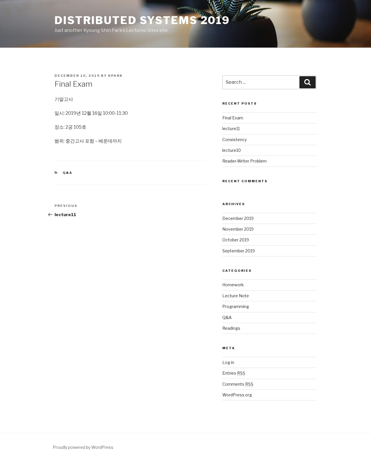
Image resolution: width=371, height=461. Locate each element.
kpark (115, 76)
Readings (231, 328)
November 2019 (238, 229)
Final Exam (232, 117)
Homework (233, 284)
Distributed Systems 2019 (142, 20)
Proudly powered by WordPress (83, 447)
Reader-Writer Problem (244, 160)
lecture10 (231, 150)
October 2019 (235, 239)
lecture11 (231, 128)
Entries (233, 373)
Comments (237, 384)
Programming (235, 306)
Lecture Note (235, 295)
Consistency (234, 139)
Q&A (68, 173)
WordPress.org (237, 394)
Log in (228, 362)
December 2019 (238, 218)
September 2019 (238, 250)
